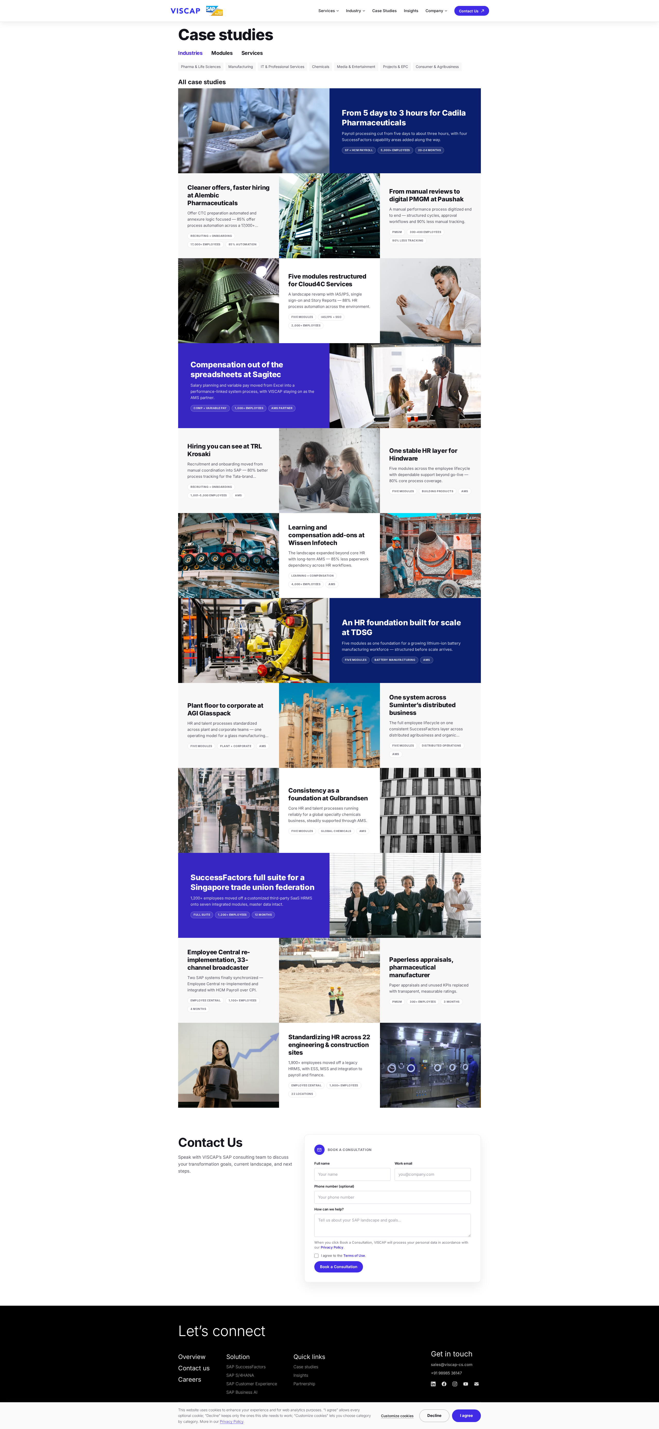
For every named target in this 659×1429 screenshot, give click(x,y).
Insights (411, 10)
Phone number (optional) (334, 1186)
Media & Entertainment (356, 66)
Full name (322, 1163)
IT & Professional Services (282, 66)
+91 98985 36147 (446, 1373)
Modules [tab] (222, 53)
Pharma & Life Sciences (201, 66)
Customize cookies (397, 1416)
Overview (192, 1357)
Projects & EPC (395, 66)
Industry (353, 10)
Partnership (304, 1383)
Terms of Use (354, 1255)
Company (434, 10)
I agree (466, 1415)
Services (326, 10)
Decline (434, 1415)
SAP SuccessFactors (246, 1366)
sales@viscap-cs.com (451, 1364)
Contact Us (469, 11)
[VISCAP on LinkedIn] (433, 1384)
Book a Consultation (338, 1266)
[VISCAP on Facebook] (444, 1384)
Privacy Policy (332, 1247)
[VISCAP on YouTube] (465, 1384)
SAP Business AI (241, 1392)
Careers (189, 1379)
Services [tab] (252, 53)
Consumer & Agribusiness (437, 66)
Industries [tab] (190, 53)
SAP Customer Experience (251, 1383)
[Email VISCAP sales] (476, 1384)
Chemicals (320, 66)
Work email (403, 1163)
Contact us (194, 1368)
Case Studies (384, 10)
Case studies (305, 1366)
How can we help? (329, 1209)
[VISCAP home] (196, 10)
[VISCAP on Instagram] (454, 1384)
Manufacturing (240, 66)
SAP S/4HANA (240, 1375)
